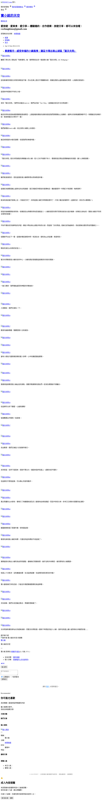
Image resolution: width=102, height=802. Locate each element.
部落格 (7, 40)
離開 (11, 798)
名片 (6, 42)
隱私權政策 (62, 774)
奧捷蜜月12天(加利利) (20, 659)
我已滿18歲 (5, 798)
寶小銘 (3, 640)
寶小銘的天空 (10, 15)
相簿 (6, 38)
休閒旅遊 (17, 34)
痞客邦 (13, 651)
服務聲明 (70, 774)
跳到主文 (4, 21)
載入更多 (4, 667)
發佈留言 (4, 679)
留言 (18, 651)
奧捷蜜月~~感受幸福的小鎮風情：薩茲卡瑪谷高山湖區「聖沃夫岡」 (40, 51)
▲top (2, 663)
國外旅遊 (16, 657)
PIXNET (36, 774)
